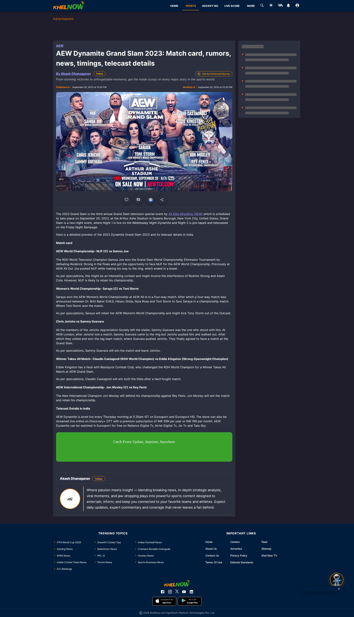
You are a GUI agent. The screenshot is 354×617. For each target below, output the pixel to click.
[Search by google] (262, 6)
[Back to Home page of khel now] (68, 6)
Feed (264, 541)
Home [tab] (174, 5)
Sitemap (266, 548)
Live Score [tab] (232, 5)
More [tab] (251, 5)
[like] (126, 199)
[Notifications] (288, 6)
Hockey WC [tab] (210, 5)
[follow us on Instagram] (170, 592)
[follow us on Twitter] (177, 592)
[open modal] (336, 579)
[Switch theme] (271, 6)
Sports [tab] (191, 5)
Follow (99, 73)
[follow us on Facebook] (162, 592)
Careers (235, 541)
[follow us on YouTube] (184, 592)
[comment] (138, 199)
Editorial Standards (241, 562)
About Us (211, 548)
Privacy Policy (238, 555)
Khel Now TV (269, 555)
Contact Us (212, 555)
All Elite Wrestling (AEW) (186, 214)
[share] (161, 199)
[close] (338, 588)
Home (208, 541)
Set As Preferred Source (216, 73)
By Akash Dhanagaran (73, 74)
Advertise (236, 548)
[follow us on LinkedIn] (191, 592)
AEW (60, 46)
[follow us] (150, 199)
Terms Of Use (213, 562)
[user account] (297, 6)
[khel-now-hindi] (280, 5)
